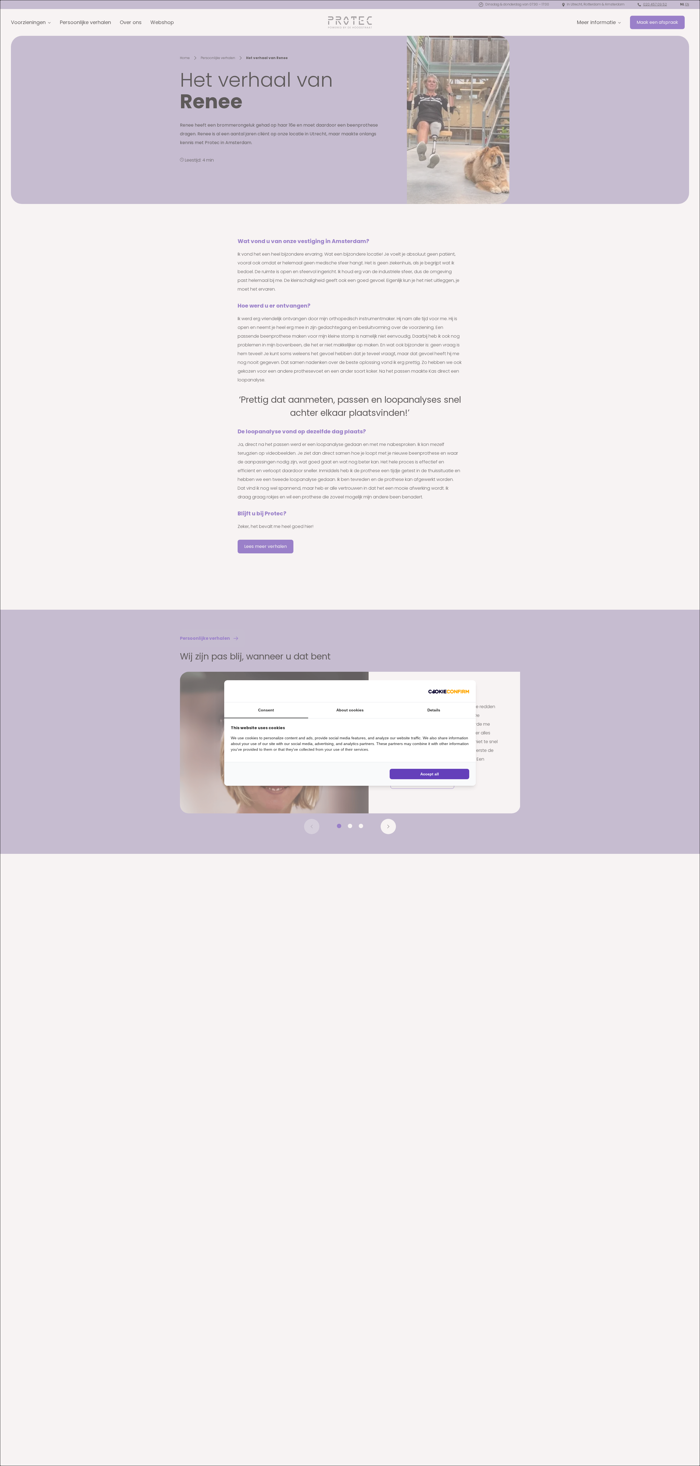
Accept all (429, 774)
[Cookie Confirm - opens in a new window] (448, 691)
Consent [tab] (266, 710)
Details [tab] (433, 710)
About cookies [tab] (350, 710)
